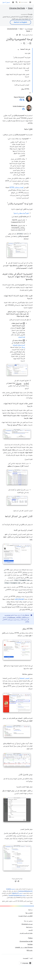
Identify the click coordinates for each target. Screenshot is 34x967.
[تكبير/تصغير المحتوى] (18, 49)
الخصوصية (25, 958)
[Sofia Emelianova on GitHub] (23, 109)
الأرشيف (30, 930)
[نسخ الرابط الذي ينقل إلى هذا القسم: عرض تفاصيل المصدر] (18, 829)
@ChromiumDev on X (26, 941)
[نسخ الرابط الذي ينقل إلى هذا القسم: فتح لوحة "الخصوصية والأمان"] (5, 204)
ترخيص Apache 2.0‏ (17, 893)
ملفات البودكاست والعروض (26, 933)
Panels (28, 31)
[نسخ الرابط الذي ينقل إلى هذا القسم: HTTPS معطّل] (20, 629)
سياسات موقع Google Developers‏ (17, 895)
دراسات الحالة (29, 927)
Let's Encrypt (19, 599)
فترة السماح (22, 337)
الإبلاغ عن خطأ (29, 913)
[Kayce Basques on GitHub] (21, 100)
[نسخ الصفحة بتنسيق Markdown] (24, 43)
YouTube (29, 944)
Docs (30, 8)
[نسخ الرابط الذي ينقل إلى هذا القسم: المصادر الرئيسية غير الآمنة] (12, 530)
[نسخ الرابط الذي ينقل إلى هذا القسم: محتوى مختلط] (20, 674)
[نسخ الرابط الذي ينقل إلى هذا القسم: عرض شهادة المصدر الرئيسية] (14, 787)
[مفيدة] (19, 34)
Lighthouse (11, 617)
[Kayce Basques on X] (23, 100)
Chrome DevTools (17, 8)
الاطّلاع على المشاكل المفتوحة (25, 916)
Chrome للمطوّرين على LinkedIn (23, 947)
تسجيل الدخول (6, 2)
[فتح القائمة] (30, 2)
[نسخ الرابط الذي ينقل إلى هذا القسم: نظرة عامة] (22, 129)
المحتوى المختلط (24, 678)
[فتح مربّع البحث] (16, 2)
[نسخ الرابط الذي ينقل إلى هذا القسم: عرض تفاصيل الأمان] (17, 775)
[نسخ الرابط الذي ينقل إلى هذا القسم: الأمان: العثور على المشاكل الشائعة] (30, 519)
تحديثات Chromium (27, 924)
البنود (31, 958)
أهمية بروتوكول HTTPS (16, 187)
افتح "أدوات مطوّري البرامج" (21, 213)
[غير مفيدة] (17, 34)
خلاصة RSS (29, 950)
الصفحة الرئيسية (28, 29)
